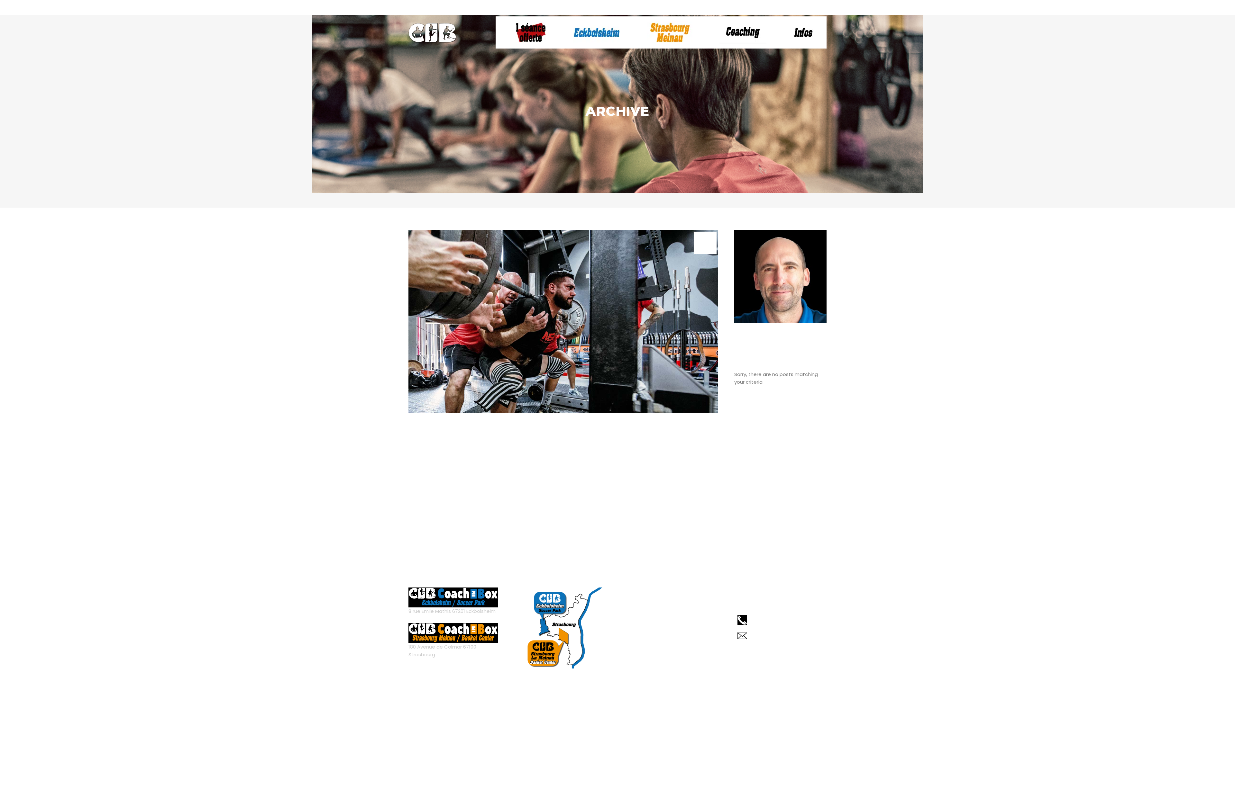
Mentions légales (642, 619)
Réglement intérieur (646, 641)
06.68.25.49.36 (527, 7)
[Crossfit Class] (563, 321)
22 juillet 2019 (470, 440)
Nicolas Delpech (586, 760)
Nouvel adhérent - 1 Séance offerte (677, 7)
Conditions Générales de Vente (660, 630)
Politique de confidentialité (654, 652)
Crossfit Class (453, 428)
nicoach (425, 439)
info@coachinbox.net (568, 7)
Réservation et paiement (616, 7)
